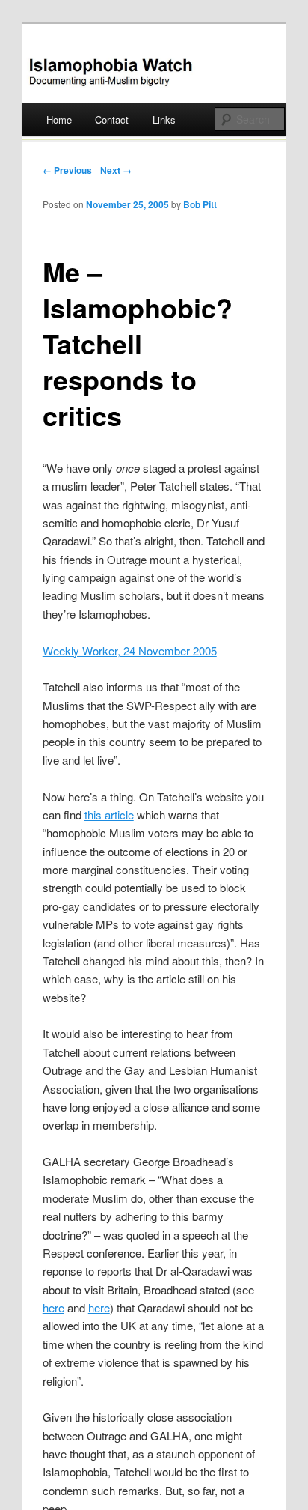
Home (59, 119)
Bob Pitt (200, 204)
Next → (116, 170)
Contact (112, 119)
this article (109, 814)
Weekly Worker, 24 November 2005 (130, 650)
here (53, 1307)
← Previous (67, 170)
